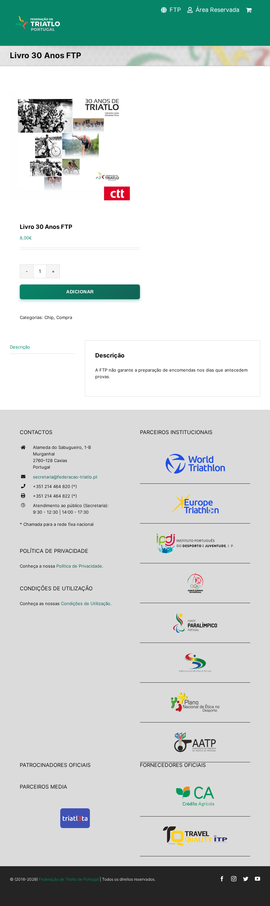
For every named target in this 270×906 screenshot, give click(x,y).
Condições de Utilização (85, 603)
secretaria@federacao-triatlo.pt (65, 476)
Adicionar (80, 291)
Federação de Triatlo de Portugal (69, 879)
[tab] (42, 347)
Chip (49, 317)
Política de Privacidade (79, 566)
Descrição (20, 347)
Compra (64, 317)
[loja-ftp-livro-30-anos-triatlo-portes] (70, 146)
